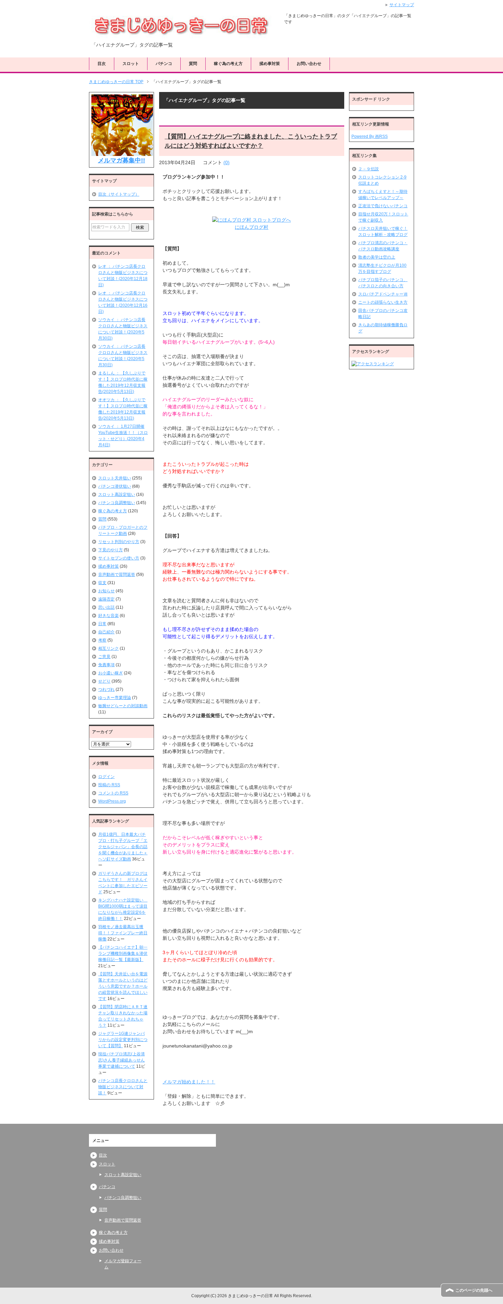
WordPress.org (112, 801)
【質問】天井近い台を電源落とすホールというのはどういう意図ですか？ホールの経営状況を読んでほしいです (122, 986)
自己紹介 (106, 632)
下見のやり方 (110, 550)
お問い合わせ (309, 63)
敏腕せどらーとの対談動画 (122, 705)
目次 (102, 63)
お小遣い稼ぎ (110, 673)
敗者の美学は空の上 (376, 257)
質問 (193, 63)
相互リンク (108, 648)
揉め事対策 (269, 63)
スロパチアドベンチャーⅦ (383, 294)
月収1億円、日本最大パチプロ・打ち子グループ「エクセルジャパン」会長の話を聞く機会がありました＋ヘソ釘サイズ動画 (122, 846)
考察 (102, 640)
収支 (102, 582)
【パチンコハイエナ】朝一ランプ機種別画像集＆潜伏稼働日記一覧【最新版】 (122, 953)
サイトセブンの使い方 (118, 558)
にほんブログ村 (251, 227)
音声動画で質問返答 (116, 574)
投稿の (109, 784)
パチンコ (164, 63)
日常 (102, 623)
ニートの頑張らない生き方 (383, 302)
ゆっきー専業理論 (114, 697)
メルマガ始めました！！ (189, 1081)
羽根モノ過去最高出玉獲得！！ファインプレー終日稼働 (122, 932)
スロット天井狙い (114, 478)
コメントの (113, 793)
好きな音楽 (108, 615)
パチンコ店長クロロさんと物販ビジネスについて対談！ (122, 1086)
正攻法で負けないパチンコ (383, 205)
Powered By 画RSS (369, 136)
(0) (226, 162)
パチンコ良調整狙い (116, 502)
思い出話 (106, 607)
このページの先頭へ (473, 1290)
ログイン (106, 776)
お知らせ (106, 591)
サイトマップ (401, 4)
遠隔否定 (106, 599)
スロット (130, 63)
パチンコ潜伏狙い (114, 486)
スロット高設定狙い (116, 494)
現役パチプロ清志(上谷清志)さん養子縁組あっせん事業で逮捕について (121, 1060)
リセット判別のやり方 (118, 541)
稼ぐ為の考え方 (228, 63)
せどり (104, 681)
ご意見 (104, 656)
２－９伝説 (368, 169)
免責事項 (106, 664)
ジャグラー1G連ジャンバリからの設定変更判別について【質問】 (122, 1039)
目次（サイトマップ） (118, 194)
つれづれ (106, 689)
